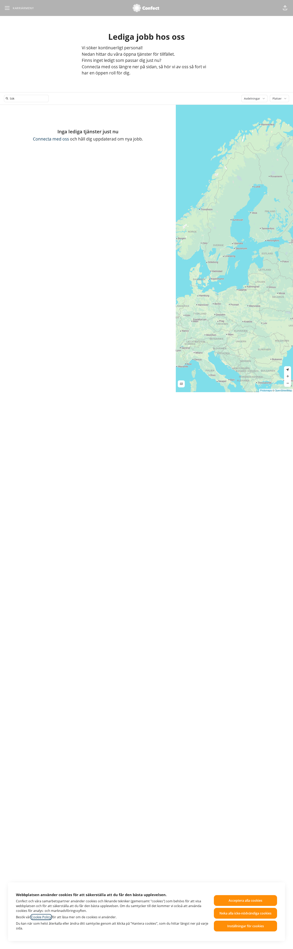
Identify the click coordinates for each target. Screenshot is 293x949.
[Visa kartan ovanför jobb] (181, 383)
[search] (27, 98)
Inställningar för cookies (245, 926)
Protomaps (266, 390)
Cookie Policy (41, 917)
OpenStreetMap (283, 390)
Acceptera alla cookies (245, 900)
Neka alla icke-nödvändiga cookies (245, 913)
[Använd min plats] (287, 369)
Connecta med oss (51, 139)
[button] (285, 8)
